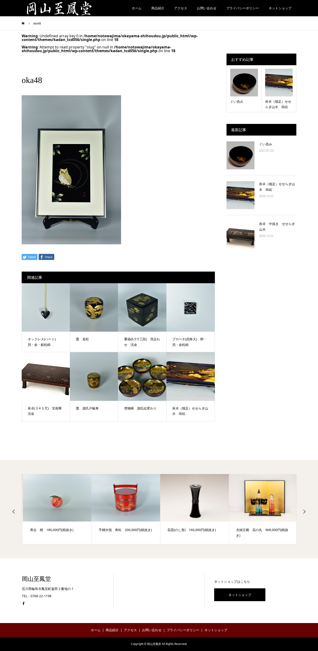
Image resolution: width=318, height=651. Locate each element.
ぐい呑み (267, 144)
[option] (56, 509)
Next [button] (304, 511)
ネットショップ (280, 8)
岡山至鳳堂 (36, 579)
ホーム (137, 8)
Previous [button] (13, 511)
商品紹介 (157, 8)
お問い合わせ (207, 8)
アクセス (180, 8)
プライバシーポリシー (242, 8)
